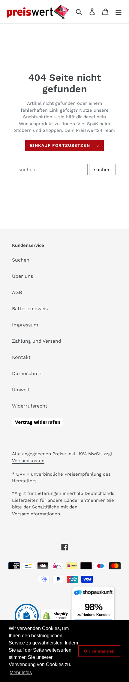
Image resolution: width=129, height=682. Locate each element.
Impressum (25, 325)
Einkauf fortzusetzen (60, 145)
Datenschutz (27, 373)
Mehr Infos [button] (21, 672)
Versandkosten (28, 460)
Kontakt (21, 357)
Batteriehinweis (30, 308)
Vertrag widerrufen (37, 422)
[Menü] (118, 12)
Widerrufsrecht (29, 406)
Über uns (22, 276)
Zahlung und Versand (36, 341)
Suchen (20, 260)
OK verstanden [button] (99, 651)
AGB (17, 292)
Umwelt (21, 390)
